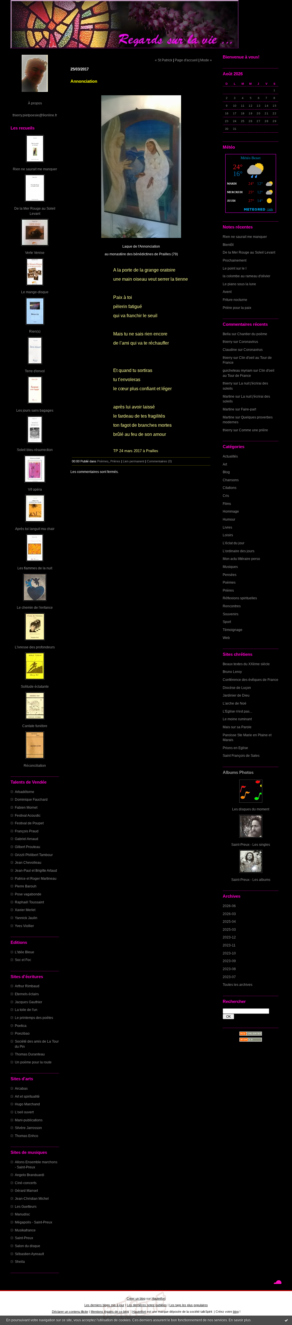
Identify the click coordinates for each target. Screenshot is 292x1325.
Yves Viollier (24, 926)
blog (236, 1311)
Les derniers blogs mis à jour (104, 1305)
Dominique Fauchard (31, 799)
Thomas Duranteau (30, 1054)
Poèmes (229, 582)
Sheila (20, 1261)
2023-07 (229, 977)
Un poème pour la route (33, 1062)
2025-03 (229, 929)
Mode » (206, 60)
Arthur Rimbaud (27, 986)
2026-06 (229, 906)
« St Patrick (163, 60)
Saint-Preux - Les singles (250, 844)
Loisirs (228, 535)
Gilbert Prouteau (27, 847)
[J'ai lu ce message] (286, 1320)
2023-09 (229, 961)
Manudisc (22, 1214)
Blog (226, 472)
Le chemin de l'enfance (35, 607)
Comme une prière (253, 430)
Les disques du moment (250, 809)
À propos (35, 103)
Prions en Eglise (235, 748)
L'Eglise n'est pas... (237, 711)
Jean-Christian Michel (32, 1198)
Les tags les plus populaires (188, 1305)
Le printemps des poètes (34, 1017)
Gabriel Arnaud (26, 839)
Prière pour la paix (237, 307)
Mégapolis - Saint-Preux (33, 1222)
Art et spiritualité (27, 1096)
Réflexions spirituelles (240, 598)
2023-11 (229, 945)
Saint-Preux (24, 1238)
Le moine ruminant (237, 719)
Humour (229, 519)
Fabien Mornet (26, 807)
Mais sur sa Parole (237, 727)
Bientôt (228, 244)
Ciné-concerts (25, 1183)
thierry (227, 341)
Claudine (230, 349)
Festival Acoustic (27, 815)
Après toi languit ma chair (34, 529)
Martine (228, 396)
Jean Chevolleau (28, 862)
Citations (229, 487)
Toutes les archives (237, 984)
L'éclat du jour (233, 543)
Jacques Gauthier (28, 1002)
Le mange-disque (34, 292)
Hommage (231, 511)
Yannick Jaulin (26, 918)
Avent (227, 292)
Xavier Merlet (25, 910)
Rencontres (232, 606)
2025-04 (229, 921)
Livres (227, 527)
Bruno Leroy (232, 671)
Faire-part (248, 409)
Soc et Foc (23, 960)
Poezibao (22, 1033)
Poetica (21, 1025)
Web (226, 638)
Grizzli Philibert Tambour (34, 855)
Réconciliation (35, 765)
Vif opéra (35, 489)
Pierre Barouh (25, 886)
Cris (226, 495)
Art (225, 464)
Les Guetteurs (25, 1206)
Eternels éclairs (27, 994)
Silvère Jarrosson (28, 1128)
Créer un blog (136, 1298)
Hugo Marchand (27, 1104)
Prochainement (234, 260)
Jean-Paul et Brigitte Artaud (36, 870)
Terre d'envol (35, 371)
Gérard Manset (26, 1190)
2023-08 (229, 969)
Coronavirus (248, 341)
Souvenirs (230, 614)
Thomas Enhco (26, 1136)
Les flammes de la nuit (34, 568)
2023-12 (229, 937)
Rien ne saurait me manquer (35, 169)
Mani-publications (28, 1120)
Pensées (229, 574)
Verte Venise (34, 252)
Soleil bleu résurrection (35, 450)
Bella (227, 334)
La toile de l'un (26, 1010)
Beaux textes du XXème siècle (246, 664)
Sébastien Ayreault (29, 1254)
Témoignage (232, 630)
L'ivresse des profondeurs (35, 647)
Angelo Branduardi (29, 1175)
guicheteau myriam (237, 370)
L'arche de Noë (234, 703)
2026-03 (229, 914)
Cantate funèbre (34, 726)
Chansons (231, 480)
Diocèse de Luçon (237, 687)
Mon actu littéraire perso (241, 559)
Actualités (230, 456)
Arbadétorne (24, 792)
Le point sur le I (234, 268)
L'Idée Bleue (24, 952)
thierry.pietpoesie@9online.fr (35, 115)
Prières (228, 590)
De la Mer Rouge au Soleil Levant (249, 252)
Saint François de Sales (241, 755)
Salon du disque (27, 1246)
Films (227, 503)
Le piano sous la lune (239, 284)
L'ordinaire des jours (238, 551)
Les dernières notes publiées (147, 1305)
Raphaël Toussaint (29, 902)
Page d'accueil (186, 60)
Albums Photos (238, 772)
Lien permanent (133, 461)
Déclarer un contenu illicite (70, 1311)
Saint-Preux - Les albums (250, 879)
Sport (227, 622)
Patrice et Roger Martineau (35, 878)
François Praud (26, 831)
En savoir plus (240, 1320)
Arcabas (21, 1088)
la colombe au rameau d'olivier (246, 276)
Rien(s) (34, 331)
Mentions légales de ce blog (110, 1311)
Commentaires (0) (159, 461)
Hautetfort (158, 1298)
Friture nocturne (235, 300)
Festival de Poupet (29, 823)
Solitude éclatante (35, 686)
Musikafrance (25, 1230)
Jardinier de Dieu (236, 695)
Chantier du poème (252, 334)
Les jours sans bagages (34, 410)
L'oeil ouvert (24, 1112)
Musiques (230, 567)
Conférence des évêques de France (250, 679)
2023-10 (229, 953)
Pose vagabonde (28, 894)
